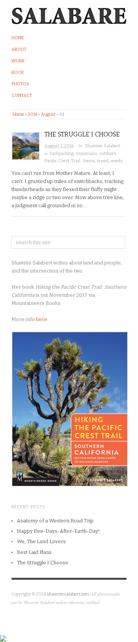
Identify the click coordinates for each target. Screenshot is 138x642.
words (117, 160)
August (48, 114)
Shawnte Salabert (102, 145)
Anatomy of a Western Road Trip (55, 521)
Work (18, 61)
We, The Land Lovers (41, 541)
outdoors (108, 153)
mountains (86, 153)
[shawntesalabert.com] (69, 14)
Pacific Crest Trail (62, 160)
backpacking (62, 153)
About (19, 49)
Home (18, 38)
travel (102, 160)
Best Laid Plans (34, 552)
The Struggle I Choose (82, 134)
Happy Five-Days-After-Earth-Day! (58, 531)
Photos (20, 84)
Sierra (88, 160)
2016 (32, 114)
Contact (22, 95)
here (41, 319)
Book (18, 72)
